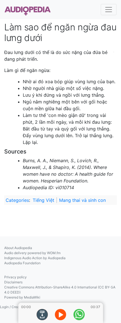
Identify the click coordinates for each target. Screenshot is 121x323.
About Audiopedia (18, 248)
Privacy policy (15, 277)
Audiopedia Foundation (22, 263)
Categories (17, 200)
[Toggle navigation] (108, 9)
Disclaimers (13, 282)
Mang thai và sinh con (82, 200)
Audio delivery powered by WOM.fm (32, 253)
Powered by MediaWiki (22, 297)
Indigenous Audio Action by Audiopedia (35, 258)
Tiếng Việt (43, 200)
